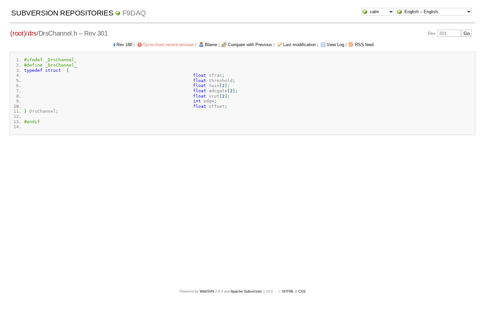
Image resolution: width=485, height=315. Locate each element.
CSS (302, 291)
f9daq (134, 13)
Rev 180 (124, 44)
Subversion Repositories (62, 13)
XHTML (288, 291)
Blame (211, 44)
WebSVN (207, 291)
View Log (335, 44)
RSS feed (364, 44)
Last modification (299, 44)
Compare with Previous (250, 44)
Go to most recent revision (168, 44)
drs (32, 33)
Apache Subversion (246, 291)
